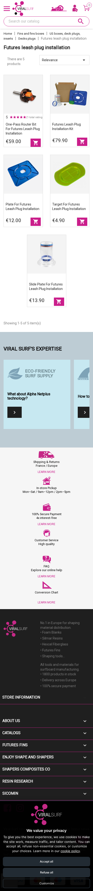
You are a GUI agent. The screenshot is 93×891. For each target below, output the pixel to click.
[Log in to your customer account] (75, 8)
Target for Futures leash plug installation (69, 206)
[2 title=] (14, 117)
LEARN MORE (46, 472)
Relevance (64, 60)
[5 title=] (24, 117)
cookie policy (70, 851)
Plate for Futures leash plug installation (22, 206)
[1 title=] (11, 117)
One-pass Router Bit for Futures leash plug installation (23, 128)
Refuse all (46, 872)
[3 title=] (18, 117)
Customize (46, 883)
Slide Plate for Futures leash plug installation (46, 286)
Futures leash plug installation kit (66, 126)
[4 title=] (21, 117)
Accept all (46, 861)
